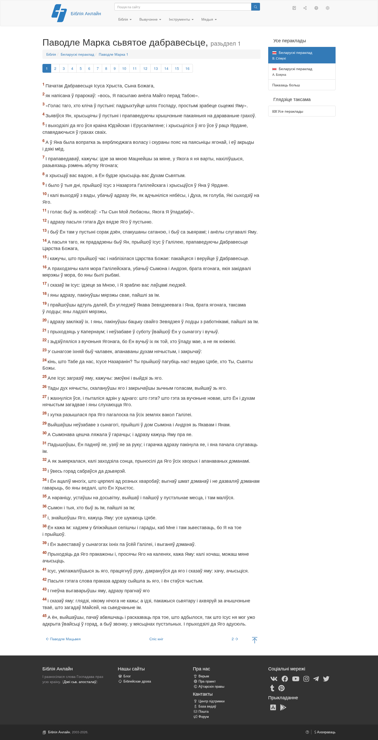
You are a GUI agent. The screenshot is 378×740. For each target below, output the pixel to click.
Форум (204, 716)
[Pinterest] (281, 687)
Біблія (51, 54)
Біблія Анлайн (86, 13)
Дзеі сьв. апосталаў (80, 681)
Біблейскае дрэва (137, 681)
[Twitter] (326, 678)
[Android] (283, 707)
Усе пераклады (290, 111)
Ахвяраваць (326, 732)
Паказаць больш (286, 84)
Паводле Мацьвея (65, 638)
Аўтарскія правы (211, 686)
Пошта (204, 711)
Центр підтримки (211, 701)
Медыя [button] (207, 19)
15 (177, 68)
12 (145, 68)
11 (135, 68)
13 (156, 68)
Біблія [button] (123, 19)
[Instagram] (306, 678)
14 (166, 68)
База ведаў (207, 706)
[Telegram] (316, 678)
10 (124, 68)
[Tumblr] (272, 687)
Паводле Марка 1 (113, 54)
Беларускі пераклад (77, 54)
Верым (204, 676)
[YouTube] (295, 678)
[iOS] (273, 707)
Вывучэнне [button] (149, 19)
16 (187, 68)
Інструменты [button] (180, 19)
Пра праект (207, 681)
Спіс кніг (156, 638)
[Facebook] (285, 678)
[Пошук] (255, 7)
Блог (127, 676)
